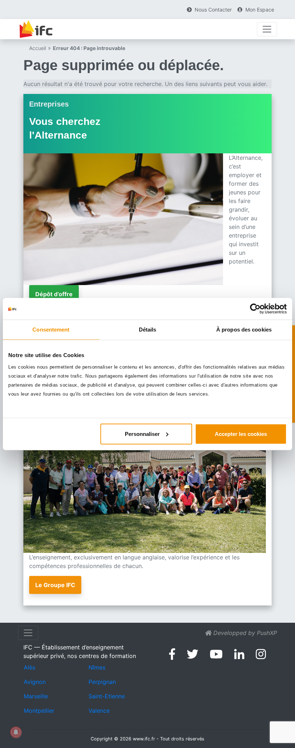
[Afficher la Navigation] (267, 29)
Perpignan (102, 681)
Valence (99, 710)
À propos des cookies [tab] (244, 329)
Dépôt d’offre (54, 294)
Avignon (35, 681)
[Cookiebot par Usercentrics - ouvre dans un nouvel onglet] (255, 308)
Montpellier (39, 710)
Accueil (37, 48)
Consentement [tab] (50, 329)
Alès (29, 667)
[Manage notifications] (16, 732)
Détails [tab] (147, 329)
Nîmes (96, 667)
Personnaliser (142, 434)
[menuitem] (209, 9)
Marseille (36, 696)
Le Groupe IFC (55, 585)
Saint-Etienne (106, 696)
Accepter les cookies (241, 434)
